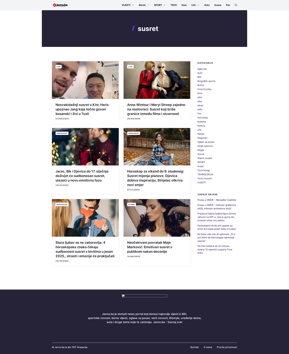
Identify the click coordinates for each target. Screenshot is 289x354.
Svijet (200, 166)
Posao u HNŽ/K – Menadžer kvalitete (216, 199)
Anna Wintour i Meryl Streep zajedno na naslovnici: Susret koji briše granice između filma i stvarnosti (156, 109)
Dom (184, 5)
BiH (199, 77)
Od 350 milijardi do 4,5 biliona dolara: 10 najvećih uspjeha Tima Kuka (214, 249)
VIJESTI (126, 5)
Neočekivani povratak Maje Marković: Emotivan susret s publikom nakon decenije (149, 247)
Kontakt (194, 347)
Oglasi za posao (205, 141)
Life (193, 5)
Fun (228, 5)
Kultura (201, 125)
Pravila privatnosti (227, 347)
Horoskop (62, 133)
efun (199, 101)
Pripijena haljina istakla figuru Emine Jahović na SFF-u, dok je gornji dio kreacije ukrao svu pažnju (216, 217)
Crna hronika (204, 89)
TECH (174, 5)
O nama (208, 347)
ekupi (200, 105)
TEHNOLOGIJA (205, 174)
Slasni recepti (204, 158)
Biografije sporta (206, 81)
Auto (207, 5)
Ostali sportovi (205, 146)
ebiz (199, 97)
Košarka (201, 121)
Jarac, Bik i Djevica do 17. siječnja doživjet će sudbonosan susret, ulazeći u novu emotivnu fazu (82, 175)
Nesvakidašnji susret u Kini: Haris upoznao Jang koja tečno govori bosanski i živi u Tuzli (82, 109)
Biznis (142, 5)
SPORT (158, 5)
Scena (217, 5)
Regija (200, 150)
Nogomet (202, 137)
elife (199, 109)
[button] (234, 5)
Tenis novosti (204, 178)
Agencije (202, 68)
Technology (203, 170)
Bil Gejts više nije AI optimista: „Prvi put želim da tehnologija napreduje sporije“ (216, 237)
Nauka (200, 133)
